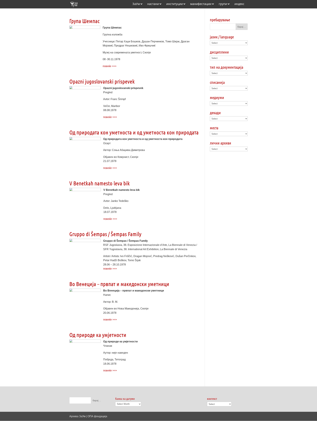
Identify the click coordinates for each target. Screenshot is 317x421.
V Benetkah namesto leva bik (99, 183)
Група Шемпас (84, 20)
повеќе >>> (109, 66)
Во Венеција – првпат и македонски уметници (119, 283)
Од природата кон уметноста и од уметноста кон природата (134, 132)
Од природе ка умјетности (97, 334)
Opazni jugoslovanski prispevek (102, 81)
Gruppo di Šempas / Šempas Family (105, 234)
